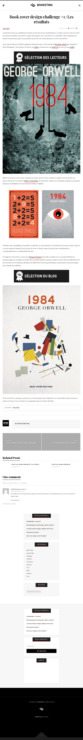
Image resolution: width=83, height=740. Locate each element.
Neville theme (38, 717)
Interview (29, 564)
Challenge (6, 28)
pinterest (55, 47)
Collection (29, 559)
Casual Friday (30, 553)
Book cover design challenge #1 (61, 464)
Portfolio (29, 573)
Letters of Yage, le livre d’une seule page (20, 443)
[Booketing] (41, 5)
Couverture (30, 562)
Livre (28, 567)
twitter (36, 47)
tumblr (72, 47)
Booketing (41, 702)
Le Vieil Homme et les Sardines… (65, 443)
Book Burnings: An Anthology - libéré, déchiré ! (40, 525)
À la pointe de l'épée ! (33, 532)
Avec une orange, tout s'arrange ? (37, 536)
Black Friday (30, 550)
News (28, 570)
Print (28, 576)
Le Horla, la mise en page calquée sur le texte (40, 528)
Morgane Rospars (35, 257)
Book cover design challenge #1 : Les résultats (25, 464)
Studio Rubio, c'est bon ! (34, 521)
